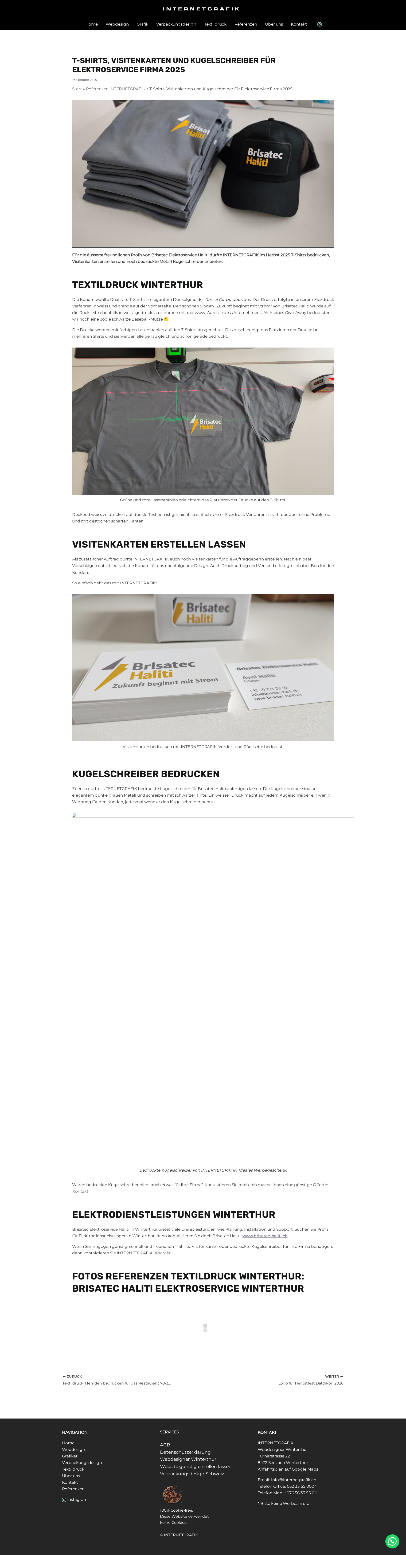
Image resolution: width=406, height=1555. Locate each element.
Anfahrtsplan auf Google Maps (288, 1469)
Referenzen (245, 24)
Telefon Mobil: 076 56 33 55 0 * (287, 1493)
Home (91, 24)
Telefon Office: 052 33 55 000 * (287, 1486)
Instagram (77, 1499)
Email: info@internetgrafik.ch (287, 1479)
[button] (392, 1541)
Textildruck (215, 24)
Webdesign (117, 24)
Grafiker (70, 1456)
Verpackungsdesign (176, 24)
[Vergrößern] (328, 353)
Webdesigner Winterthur (188, 1459)
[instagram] (320, 24)
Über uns (274, 24)
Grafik (142, 24)
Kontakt (299, 24)
